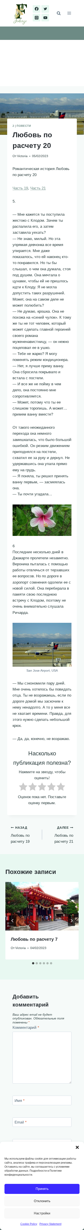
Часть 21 (38, 188)
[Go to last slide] (12, 920)
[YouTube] (45, 17)
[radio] (23, 788)
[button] (77, 1147)
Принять (42, 1189)
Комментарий (26, 1027)
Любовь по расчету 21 (63, 835)
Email (21, 1122)
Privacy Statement (50, 1224)
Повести (24, 125)
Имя (20, 1101)
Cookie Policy (28, 1224)
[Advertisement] (42, 63)
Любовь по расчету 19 (20, 835)
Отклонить (42, 1201)
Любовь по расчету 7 (34, 939)
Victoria (22, 156)
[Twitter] (45, 9)
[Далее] (71, 920)
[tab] (33, 963)
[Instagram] (36, 17)
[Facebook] (36, 9)
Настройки (42, 1213)
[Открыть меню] (69, 13)
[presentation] (42, 906)
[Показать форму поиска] (59, 13)
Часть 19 (20, 188)
